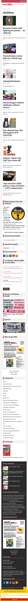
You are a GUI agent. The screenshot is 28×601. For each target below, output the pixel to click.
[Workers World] (14, 5)
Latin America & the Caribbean (11, 405)
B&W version (14, 372)
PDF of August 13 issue (14, 481)
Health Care (6, 398)
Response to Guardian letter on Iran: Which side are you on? (16, 472)
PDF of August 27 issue (14, 466)
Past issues (14, 374)
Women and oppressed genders (11, 430)
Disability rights (7, 388)
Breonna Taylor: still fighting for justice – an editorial (14, 30)
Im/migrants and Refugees (10, 402)
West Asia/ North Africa (9, 428)
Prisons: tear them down (9, 412)
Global (4, 395)
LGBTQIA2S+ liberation (9, 407)
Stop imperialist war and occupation (12, 421)
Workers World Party (8, 435)
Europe (5, 393)
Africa (4, 381)
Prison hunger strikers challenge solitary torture (13, 105)
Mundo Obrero (7, 409)
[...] (3, 39)
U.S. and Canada (7, 426)
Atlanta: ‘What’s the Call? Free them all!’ (12, 159)
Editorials (5, 391)
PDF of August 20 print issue (16, 476)
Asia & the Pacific (7, 384)
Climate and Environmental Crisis (12, 386)
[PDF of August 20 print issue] (5, 479)
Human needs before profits (10, 400)
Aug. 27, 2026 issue (14, 371)
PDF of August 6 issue (14, 486)
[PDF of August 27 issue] (5, 469)
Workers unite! (7, 433)
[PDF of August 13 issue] (5, 483)
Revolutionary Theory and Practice (12, 416)
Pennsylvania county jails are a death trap (12, 57)
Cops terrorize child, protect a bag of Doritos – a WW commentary (13, 185)
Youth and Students (8, 437)
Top (4, 423)
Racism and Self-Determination (11, 414)
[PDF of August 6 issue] (5, 488)
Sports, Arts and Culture (9, 419)
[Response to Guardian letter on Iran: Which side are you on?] (5, 474)
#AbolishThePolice (11, 81)
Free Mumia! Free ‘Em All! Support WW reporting (13, 132)
